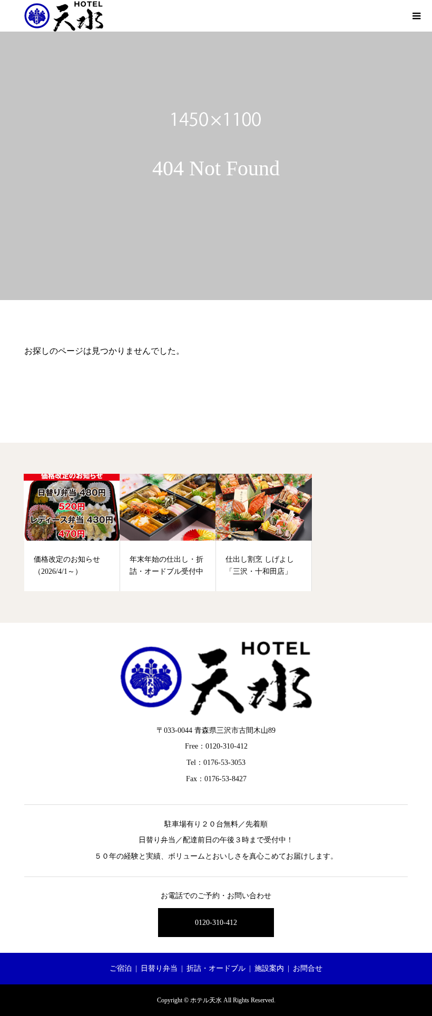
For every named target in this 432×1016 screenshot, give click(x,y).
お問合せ (307, 968)
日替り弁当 (159, 968)
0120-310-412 (216, 923)
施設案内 (269, 968)
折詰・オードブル (216, 968)
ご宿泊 (121, 968)
